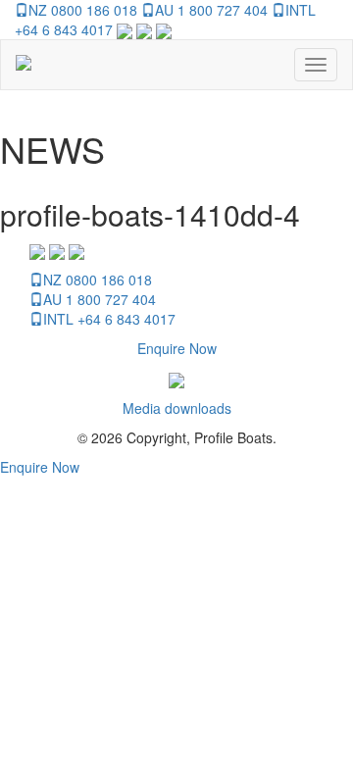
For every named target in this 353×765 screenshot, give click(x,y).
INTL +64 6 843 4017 (109, 319)
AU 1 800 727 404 (211, 10)
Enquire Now (177, 348)
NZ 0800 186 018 (82, 10)
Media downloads (177, 408)
